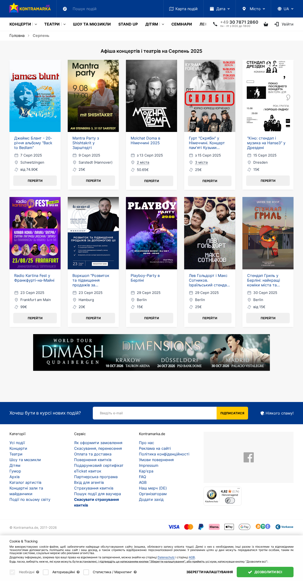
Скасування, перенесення (98, 448)
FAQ (142, 476)
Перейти (35, 181)
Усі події (17, 442)
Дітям (151, 24)
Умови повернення (156, 459)
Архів (14, 476)
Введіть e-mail (111, 413)
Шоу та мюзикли (92, 24)
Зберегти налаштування (209, 572)
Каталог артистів (25, 482)
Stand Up (128, 24)
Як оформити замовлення (98, 442)
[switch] (230, 500)
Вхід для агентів (89, 482)
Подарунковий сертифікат (99, 465)
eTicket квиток (87, 471)
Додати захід (151, 499)
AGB (143, 482)
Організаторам (153, 493)
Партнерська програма (96, 476)
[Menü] (238, 489)
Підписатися (232, 413)
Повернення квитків (92, 459)
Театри (52, 24)
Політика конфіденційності (164, 454)
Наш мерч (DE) (153, 488)
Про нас (146, 442)
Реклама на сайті (155, 448)
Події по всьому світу (29, 499)
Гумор (15, 471)
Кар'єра (146, 471)
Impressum (148, 465)
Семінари (181, 24)
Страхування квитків (93, 488)
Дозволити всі (268, 572)
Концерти (20, 24)
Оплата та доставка (92, 454)
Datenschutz (166, 557)
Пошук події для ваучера (97, 493)
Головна (17, 35)
